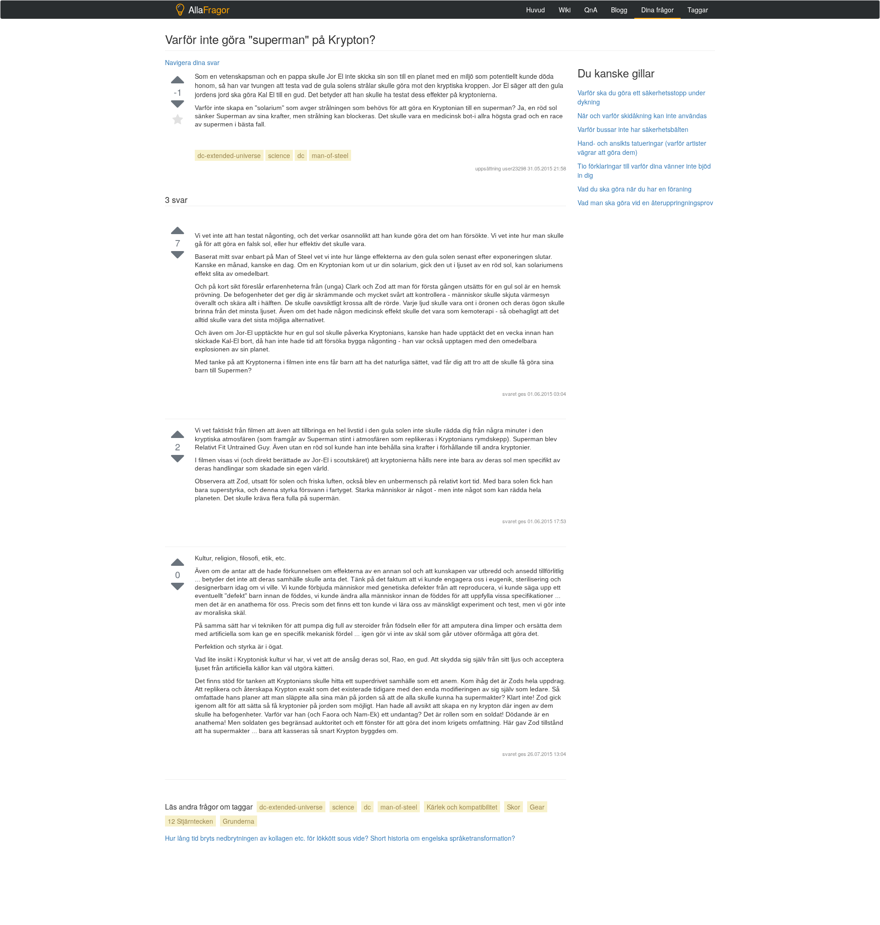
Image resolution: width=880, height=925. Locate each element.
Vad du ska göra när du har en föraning (635, 188)
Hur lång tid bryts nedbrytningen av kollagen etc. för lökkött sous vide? (266, 838)
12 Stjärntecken (190, 821)
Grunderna (238, 821)
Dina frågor (657, 9)
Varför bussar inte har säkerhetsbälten (633, 129)
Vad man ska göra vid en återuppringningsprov (645, 202)
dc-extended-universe (229, 155)
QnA (590, 9)
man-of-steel (330, 155)
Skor (513, 806)
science (279, 155)
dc (300, 155)
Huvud (535, 9)
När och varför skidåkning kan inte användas (642, 115)
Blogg (619, 9)
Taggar (698, 9)
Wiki (565, 9)
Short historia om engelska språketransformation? (442, 838)
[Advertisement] (646, 351)
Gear (537, 806)
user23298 (514, 168)
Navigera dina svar (192, 62)
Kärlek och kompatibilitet (462, 806)
